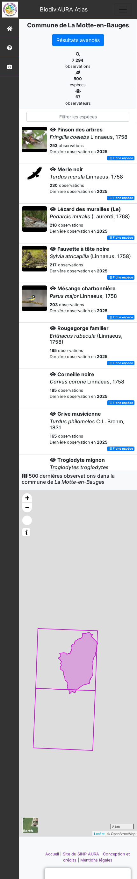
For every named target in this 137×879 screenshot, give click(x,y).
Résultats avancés (78, 40)
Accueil (52, 854)
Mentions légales (96, 860)
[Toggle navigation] (123, 9)
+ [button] (27, 498)
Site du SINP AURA (81, 854)
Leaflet (99, 833)
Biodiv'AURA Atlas (64, 9)
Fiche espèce (122, 158)
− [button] (27, 507)
